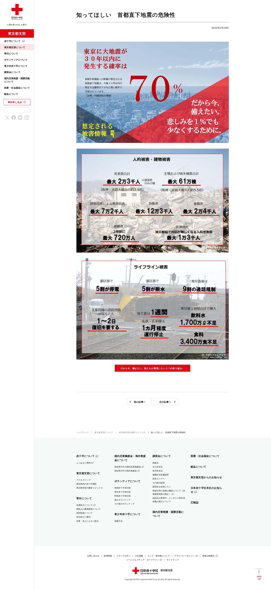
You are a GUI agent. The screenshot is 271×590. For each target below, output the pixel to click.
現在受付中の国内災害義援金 (127, 467)
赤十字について (12, 41)
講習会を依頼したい (162, 486)
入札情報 (139, 556)
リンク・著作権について (158, 556)
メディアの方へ (123, 556)
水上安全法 (158, 467)
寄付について (11, 53)
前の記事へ (140, 401)
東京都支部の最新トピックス (132, 432)
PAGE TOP (259, 574)
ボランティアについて (16, 59)
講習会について (12, 72)
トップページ (82, 432)
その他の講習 (159, 482)
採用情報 (108, 556)
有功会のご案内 (83, 517)
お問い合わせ (93, 556)
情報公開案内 (208, 556)
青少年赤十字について (16, 65)
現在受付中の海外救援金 (125, 470)
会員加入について (84, 505)
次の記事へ (165, 401)
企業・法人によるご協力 (87, 521)
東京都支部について (14, 47)
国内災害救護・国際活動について (17, 80)
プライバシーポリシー (184, 556)
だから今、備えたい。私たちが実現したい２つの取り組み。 (153, 368)
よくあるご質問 (83, 463)
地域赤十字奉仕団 (122, 488)
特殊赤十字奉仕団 (122, 496)
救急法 (156, 463)
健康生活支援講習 (161, 474)
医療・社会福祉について (17, 87)
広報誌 (195, 502)
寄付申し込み (15, 102)
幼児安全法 (158, 470)
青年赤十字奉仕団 (122, 492)
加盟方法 (118, 521)
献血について (11, 94)
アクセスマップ (83, 480)
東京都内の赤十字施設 (86, 484)
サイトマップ (173, 560)
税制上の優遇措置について (88, 509)
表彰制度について (84, 513)
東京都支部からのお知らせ (206, 477)
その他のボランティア (124, 504)
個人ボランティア (122, 500)
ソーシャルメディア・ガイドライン (142, 560)
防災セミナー (159, 478)
